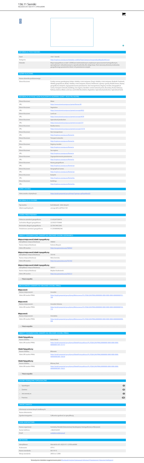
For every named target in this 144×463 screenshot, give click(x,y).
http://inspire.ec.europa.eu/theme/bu (62, 178)
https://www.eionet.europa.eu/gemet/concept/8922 (67, 110)
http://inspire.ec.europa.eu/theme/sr (62, 147)
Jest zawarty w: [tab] (73, 394)
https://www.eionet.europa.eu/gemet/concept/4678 (67, 117)
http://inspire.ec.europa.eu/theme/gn (62, 166)
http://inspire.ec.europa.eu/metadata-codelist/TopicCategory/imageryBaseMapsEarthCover (80, 60)
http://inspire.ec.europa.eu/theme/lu (62, 159)
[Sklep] (124, 14)
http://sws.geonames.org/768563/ (61, 248)
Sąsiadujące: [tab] (73, 385)
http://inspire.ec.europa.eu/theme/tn (62, 135)
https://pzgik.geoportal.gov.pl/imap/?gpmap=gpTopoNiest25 (70, 193)
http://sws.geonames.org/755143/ (61, 261)
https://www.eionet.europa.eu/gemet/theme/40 (65, 104)
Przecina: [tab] (73, 398)
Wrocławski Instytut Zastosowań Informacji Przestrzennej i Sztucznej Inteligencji (87, 460)
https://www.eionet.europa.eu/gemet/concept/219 (66, 123)
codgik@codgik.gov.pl (57, 433)
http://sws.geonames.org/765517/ (61, 274)
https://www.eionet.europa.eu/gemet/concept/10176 (67, 129)
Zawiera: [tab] (73, 389)
